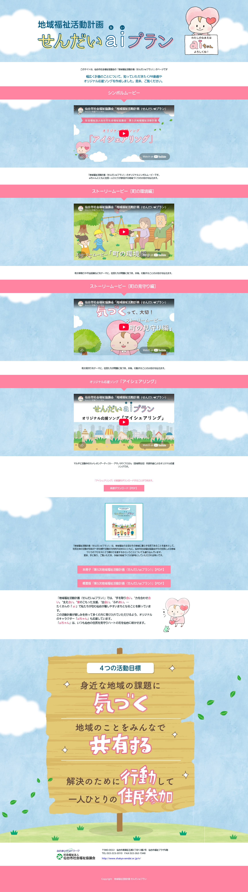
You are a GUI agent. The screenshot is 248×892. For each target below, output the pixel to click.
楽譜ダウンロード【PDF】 (124, 488)
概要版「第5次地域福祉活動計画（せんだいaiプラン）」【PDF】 (124, 583)
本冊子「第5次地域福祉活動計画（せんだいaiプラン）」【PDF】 (124, 569)
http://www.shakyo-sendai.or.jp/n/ (121, 858)
